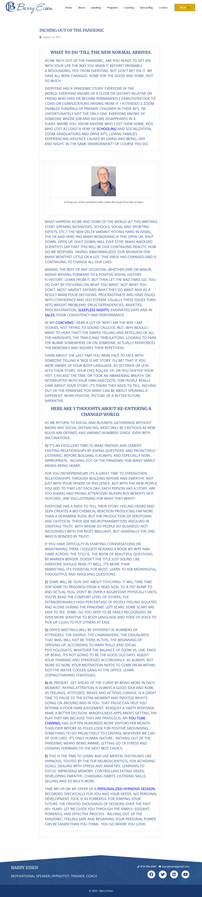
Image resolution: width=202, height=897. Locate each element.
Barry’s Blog (146, 7)
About (81, 7)
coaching (64, 322)
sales (50, 314)
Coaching (129, 7)
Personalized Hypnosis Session (126, 788)
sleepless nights (93, 309)
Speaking (96, 7)
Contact (163, 7)
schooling (107, 128)
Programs (112, 7)
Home (68, 7)
